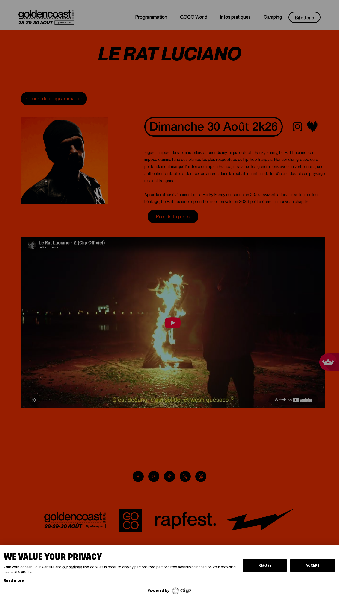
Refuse (265, 565)
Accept (313, 565)
